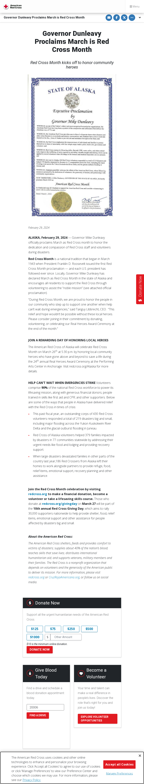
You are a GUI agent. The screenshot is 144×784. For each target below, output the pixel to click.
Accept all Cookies (119, 764)
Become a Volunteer (96, 673)
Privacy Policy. (31, 780)
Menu (136, 6)
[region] (72, 768)
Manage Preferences (119, 773)
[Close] (140, 756)
